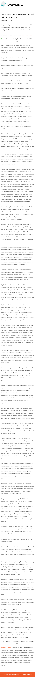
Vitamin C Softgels (6, 647)
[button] (3, 3)
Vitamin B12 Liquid (26, 35)
